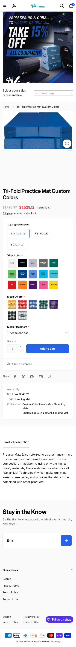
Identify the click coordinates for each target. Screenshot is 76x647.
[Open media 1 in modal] (38, 130)
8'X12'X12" (17, 244)
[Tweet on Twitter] (23, 376)
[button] (5, 6)
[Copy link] (49, 376)
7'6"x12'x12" (42, 233)
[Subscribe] (66, 540)
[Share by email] (41, 377)
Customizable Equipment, (37, 412)
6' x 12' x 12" (18, 233)
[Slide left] (6, 147)
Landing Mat (22, 399)
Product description (16, 442)
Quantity (11, 341)
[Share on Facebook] (15, 376)
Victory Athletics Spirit (33, 641)
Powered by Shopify (51, 641)
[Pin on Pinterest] (32, 376)
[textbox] (53, 93)
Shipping (7, 213)
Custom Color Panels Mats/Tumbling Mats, (44, 406)
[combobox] (53, 92)
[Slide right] (69, 147)
